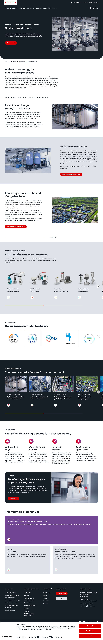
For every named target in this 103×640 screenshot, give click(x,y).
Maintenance (28, 603)
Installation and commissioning (29, 599)
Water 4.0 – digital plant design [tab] (38, 98)
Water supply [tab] (22, 98)
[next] (98, 286)
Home (6, 61)
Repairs (26, 608)
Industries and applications (18, 61)
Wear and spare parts (11, 603)
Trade (45, 598)
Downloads (27, 592)
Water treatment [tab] (10, 98)
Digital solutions (10, 610)
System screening (29, 605)
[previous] (4, 286)
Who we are (46, 592)
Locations (46, 601)
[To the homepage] (10, 2)
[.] (9, 539)
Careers (45, 604)
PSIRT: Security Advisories (28, 615)
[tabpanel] (51, 165)
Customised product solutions (11, 606)
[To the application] (8, 405)
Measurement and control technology (12, 596)
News (45, 595)
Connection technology (12, 600)
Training (26, 595)
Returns (26, 611)
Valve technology (10, 592)
